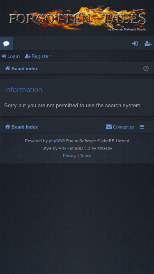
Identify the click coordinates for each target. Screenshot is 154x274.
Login (13, 56)
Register (41, 56)
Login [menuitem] (136, 44)
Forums (8, 44)
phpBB (55, 140)
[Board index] (77, 18)
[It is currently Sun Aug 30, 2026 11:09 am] (146, 69)
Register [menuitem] (149, 44)
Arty (62, 148)
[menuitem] (120, 126)
